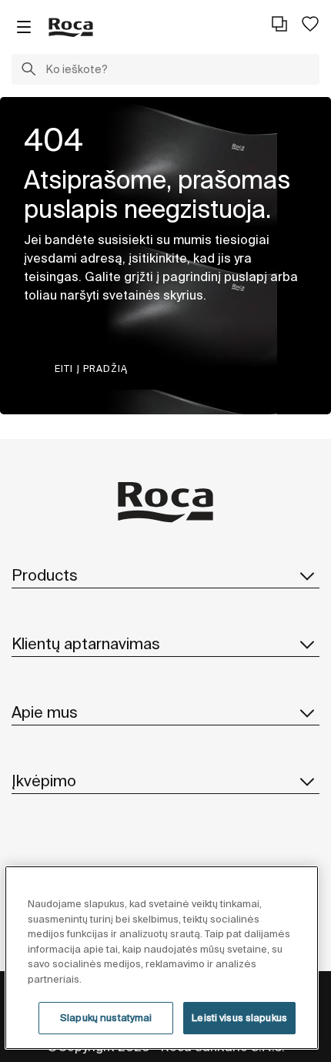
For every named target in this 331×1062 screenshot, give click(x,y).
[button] (28, 71)
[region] (162, 958)
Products (45, 575)
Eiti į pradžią (91, 368)
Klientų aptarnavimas (86, 643)
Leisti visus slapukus (239, 1017)
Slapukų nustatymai (106, 1017)
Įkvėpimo (44, 780)
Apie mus (45, 712)
